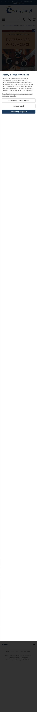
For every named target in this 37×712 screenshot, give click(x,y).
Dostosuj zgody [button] (19, 106)
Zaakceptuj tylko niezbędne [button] (18, 100)
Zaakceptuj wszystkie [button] (18, 112)
